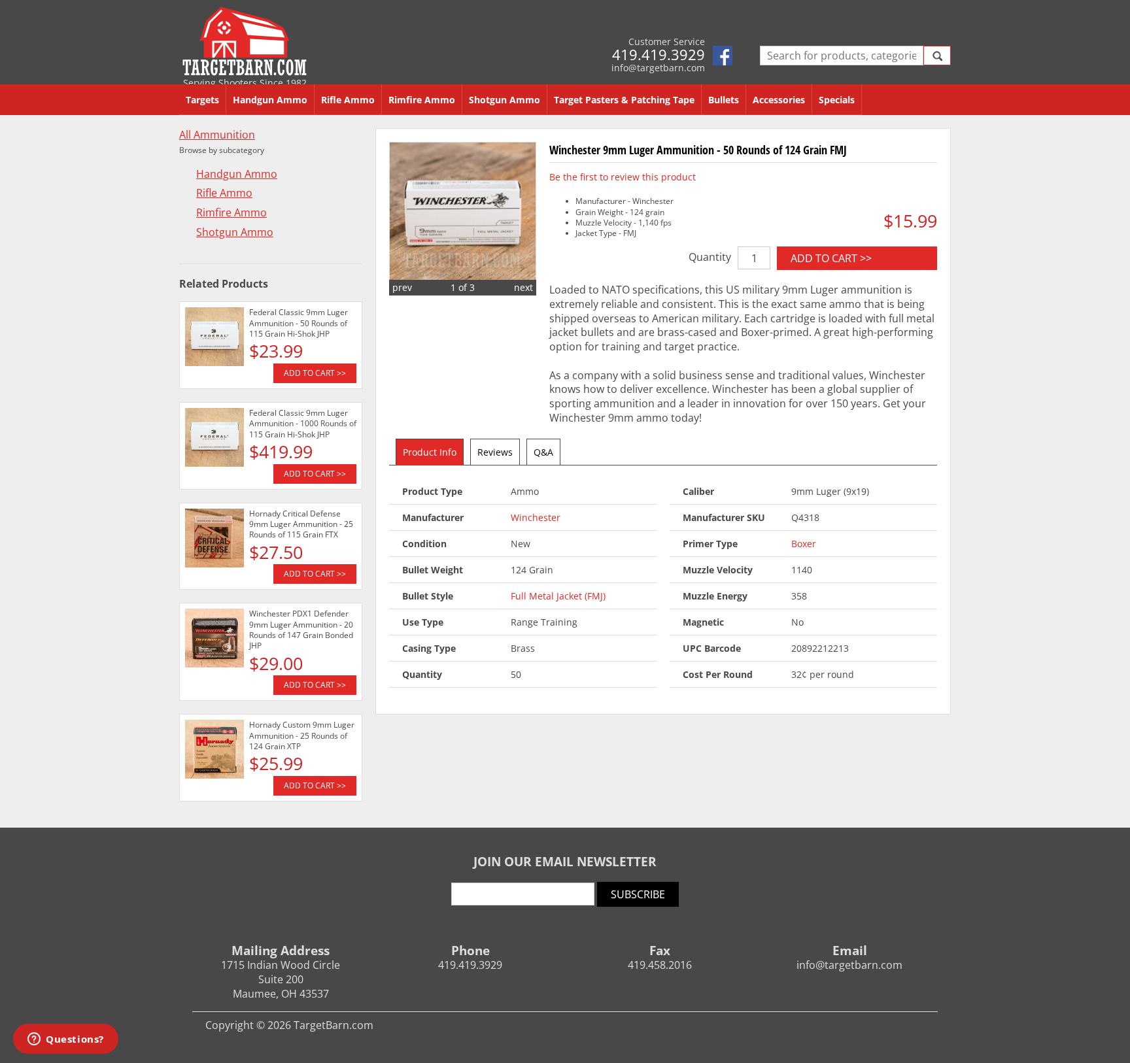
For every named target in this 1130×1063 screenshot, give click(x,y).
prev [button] (402, 287)
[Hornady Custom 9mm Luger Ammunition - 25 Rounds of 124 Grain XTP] (214, 751)
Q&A (543, 452)
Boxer (803, 543)
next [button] (523, 287)
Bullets (723, 99)
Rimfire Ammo (421, 99)
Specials (837, 99)
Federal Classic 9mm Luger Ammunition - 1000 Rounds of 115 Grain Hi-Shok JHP (302, 423)
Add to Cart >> (831, 258)
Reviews (495, 452)
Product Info (429, 452)
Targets (202, 99)
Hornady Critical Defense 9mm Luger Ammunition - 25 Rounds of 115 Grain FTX (301, 524)
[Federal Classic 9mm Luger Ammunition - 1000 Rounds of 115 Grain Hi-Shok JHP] (214, 439)
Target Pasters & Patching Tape (624, 99)
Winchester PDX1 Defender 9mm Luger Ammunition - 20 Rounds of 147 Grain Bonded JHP (301, 629)
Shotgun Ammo (504, 99)
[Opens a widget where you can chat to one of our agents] (65, 1040)
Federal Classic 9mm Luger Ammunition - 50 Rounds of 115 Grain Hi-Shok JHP (298, 323)
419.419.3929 (658, 54)
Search (937, 55)
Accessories (779, 99)
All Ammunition (217, 135)
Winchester (535, 517)
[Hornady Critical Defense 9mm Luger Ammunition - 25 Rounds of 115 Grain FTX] (214, 540)
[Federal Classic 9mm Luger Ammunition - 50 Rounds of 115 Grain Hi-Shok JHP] (214, 338)
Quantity (710, 257)
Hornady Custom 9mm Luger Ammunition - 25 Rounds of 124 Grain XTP (301, 735)
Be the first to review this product (622, 177)
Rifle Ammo (348, 99)
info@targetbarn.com (658, 67)
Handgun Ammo (270, 99)
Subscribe (638, 894)
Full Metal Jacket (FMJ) (558, 596)
